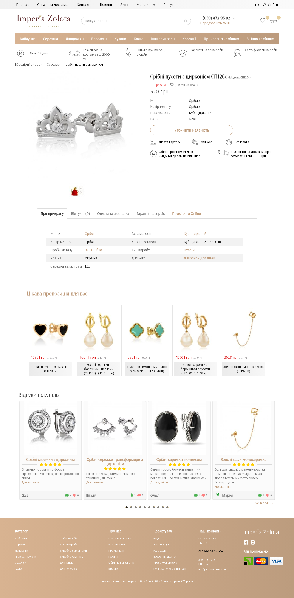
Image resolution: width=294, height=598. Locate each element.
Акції (124, 4)
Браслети (99, 38)
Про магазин (116, 550)
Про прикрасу (52, 213)
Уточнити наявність (191, 130)
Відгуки (169, 4)
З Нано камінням (260, 38)
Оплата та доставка (52, 4)
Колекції (189, 38)
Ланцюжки (75, 38)
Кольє (138, 38)
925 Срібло (93, 250)
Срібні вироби (68, 538)
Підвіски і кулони (25, 556)
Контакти (84, 4)
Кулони (120, 38)
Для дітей (207, 258)
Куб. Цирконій (195, 233)
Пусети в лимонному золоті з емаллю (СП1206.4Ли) (147, 368)
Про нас (22, 4)
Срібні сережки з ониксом (179, 459)
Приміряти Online (186, 213)
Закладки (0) (161, 544)
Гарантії (113, 556)
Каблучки (27, 38)
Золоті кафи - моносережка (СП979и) (243, 368)
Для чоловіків (68, 568)
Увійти (272, 4)
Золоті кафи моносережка (243, 459)
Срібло (90, 233)
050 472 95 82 (207, 538)
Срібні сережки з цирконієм (50, 459)
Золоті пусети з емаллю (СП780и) (51, 368)
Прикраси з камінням (221, 38)
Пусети (189, 250)
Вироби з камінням (72, 556)
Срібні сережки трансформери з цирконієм (115, 461)
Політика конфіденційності (169, 568)
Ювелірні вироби (28, 64)
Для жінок (191, 258)
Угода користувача (165, 562)
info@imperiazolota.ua (212, 569)
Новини (106, 4)
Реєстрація (159, 550)
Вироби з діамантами (73, 550)
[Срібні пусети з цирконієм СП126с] (79, 122)
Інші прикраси (163, 38)
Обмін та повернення (121, 562)
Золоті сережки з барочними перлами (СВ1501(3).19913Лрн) (99, 368)
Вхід (156, 538)
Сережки (50, 38)
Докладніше (30, 482)
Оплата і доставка (119, 538)
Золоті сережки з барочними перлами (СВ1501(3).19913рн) (195, 368)
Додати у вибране (186, 85)
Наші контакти (117, 544)
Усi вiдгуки (262, 503)
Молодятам (145, 4)
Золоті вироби (68, 544)
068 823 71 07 (206, 543)
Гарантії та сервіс (151, 213)
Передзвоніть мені (215, 23)
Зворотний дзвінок (164, 556)
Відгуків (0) (80, 213)
